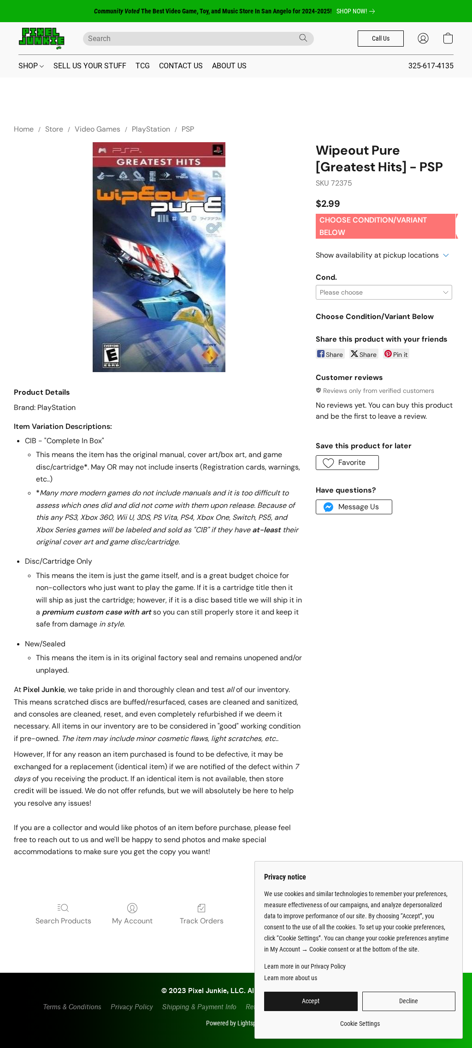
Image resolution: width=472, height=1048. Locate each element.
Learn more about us (290, 978)
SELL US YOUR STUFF (89, 65)
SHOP (29, 65)
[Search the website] (303, 37)
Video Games (97, 129)
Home (24, 129)
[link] (357, 11)
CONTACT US (181, 65)
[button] (41, 38)
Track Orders (202, 921)
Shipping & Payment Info (199, 1007)
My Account (132, 921)
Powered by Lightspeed (236, 1023)
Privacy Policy (131, 1007)
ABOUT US (229, 65)
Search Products (63, 921)
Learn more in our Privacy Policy (305, 966)
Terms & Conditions (71, 1007)
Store (54, 129)
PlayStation (151, 129)
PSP (188, 129)
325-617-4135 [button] (431, 65)
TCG (143, 65)
